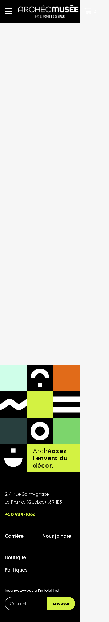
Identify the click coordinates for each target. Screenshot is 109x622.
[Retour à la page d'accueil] (48, 11)
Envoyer (61, 603)
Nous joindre (56, 536)
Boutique (15, 557)
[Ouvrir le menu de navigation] (8, 11)
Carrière (14, 536)
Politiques (16, 570)
